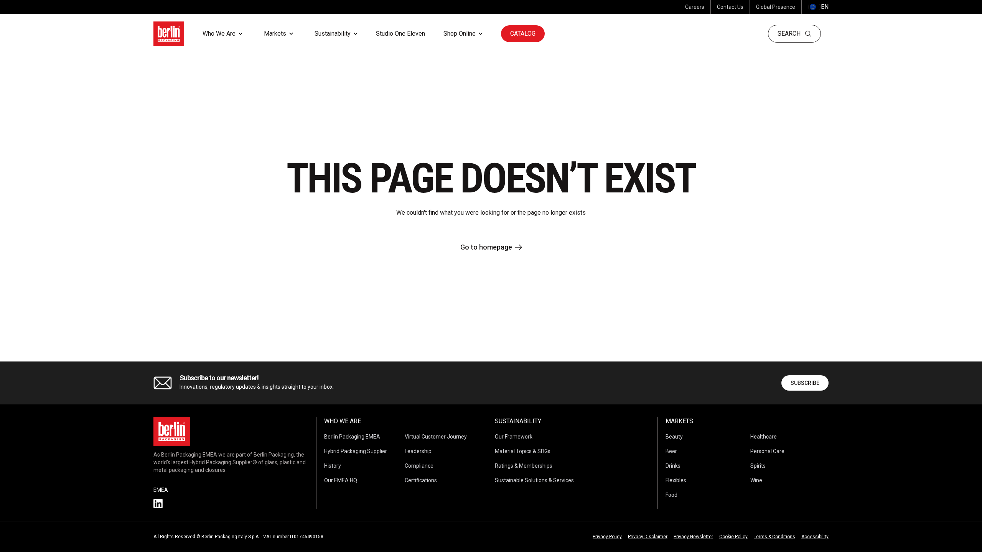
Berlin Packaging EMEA (352, 437)
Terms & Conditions (774, 536)
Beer (671, 451)
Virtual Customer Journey (436, 437)
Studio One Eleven (400, 33)
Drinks (673, 466)
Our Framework (513, 437)
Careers (694, 7)
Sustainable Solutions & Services (534, 480)
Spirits (758, 466)
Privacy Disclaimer (647, 536)
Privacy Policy (607, 536)
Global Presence (775, 7)
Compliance (419, 466)
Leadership (418, 451)
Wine (756, 480)
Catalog (522, 33)
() (818, 6)
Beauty (674, 437)
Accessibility (815, 536)
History (332, 466)
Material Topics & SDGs (522, 451)
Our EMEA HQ (340, 480)
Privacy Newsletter (693, 536)
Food (671, 495)
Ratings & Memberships (523, 466)
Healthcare (763, 437)
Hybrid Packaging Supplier (355, 451)
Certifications (421, 480)
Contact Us (730, 7)
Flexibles (676, 480)
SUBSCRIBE (805, 383)
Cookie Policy (733, 536)
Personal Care (767, 451)
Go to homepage (486, 247)
